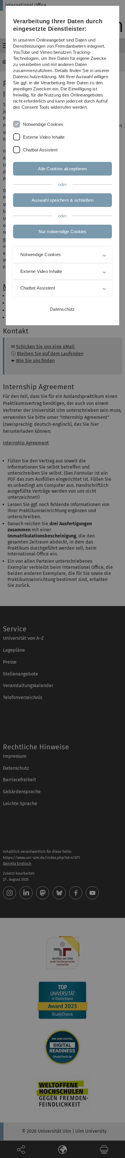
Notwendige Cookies (43, 124)
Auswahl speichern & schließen (62, 200)
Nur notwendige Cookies (63, 231)
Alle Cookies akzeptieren (62, 168)
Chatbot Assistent (40, 149)
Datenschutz (62, 309)
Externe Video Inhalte (44, 137)
